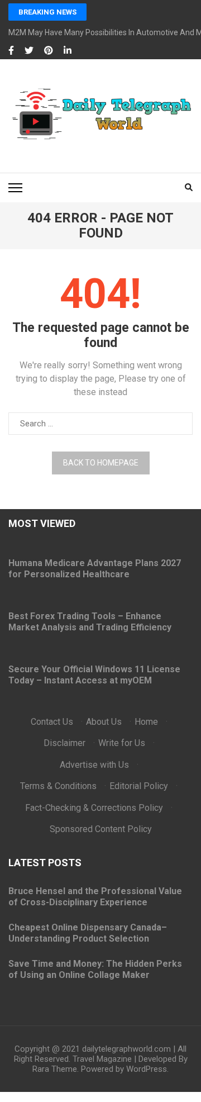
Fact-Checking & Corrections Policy (94, 807)
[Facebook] (11, 50)
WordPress (146, 1069)
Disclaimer (64, 743)
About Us (104, 721)
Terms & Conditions (58, 786)
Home (146, 721)
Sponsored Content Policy (101, 829)
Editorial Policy (138, 786)
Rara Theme (54, 1069)
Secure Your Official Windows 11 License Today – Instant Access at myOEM (94, 675)
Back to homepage (100, 462)
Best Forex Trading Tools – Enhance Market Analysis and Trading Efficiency (89, 622)
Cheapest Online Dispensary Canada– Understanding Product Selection (87, 933)
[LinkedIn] (67, 50)
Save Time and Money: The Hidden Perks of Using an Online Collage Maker (95, 969)
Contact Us (52, 721)
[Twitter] (29, 50)
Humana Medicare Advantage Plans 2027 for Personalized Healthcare (94, 569)
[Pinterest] (48, 50)
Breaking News (47, 12)
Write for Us (121, 743)
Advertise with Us (94, 764)
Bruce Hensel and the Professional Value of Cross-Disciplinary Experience (95, 897)
